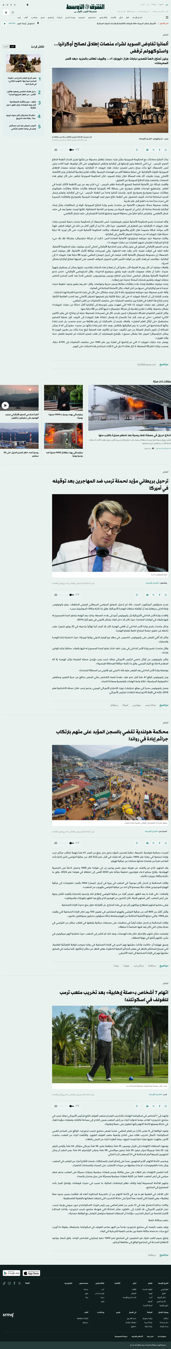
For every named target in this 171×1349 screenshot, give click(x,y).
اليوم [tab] (12, 46)
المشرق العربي (161, 1302)
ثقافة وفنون (103, 18)
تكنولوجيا (82, 18)
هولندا (126, 965)
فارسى (143, 4)
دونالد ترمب (150, 705)
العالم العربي (164, 1290)
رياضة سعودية (147, 1319)
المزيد (19, 18)
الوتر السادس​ (99, 1294)
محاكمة (152, 965)
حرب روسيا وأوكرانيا (147, 364)
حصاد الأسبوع (131, 1319)
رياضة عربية (148, 1323)
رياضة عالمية (148, 1327)
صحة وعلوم (92, 18)
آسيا (150, 1298)
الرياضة (59, 18)
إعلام (102, 1302)
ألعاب (26, 18)
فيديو (42, 18)
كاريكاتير (133, 1294)
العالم (127, 18)
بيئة (87, 1298)
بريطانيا (114, 705)
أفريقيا (150, 1302)
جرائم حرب (138, 965)
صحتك (86, 1290)
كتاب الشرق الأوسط (129, 1298)
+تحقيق (133, 1327)
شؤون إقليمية (164, 1306)
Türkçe (153, 4)
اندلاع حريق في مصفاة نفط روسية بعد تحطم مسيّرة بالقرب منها (130, 23)
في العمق (51, 18)
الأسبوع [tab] (6, 46)
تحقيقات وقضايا (131, 1323)
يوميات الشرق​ (70, 18)
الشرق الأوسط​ (137, 18)
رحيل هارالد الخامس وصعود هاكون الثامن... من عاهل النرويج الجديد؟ (21, 93)
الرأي (121, 18)
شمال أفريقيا (161, 1298)
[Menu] (167, 17)
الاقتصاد (113, 18)
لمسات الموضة (164, 1327)
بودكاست (34, 18)
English (161, 4)
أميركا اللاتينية (147, 1306)
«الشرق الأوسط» (152, 583)
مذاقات (165, 1319)
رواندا (116, 965)
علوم (86, 1294)
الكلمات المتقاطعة (82, 1319)
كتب (102, 1290)
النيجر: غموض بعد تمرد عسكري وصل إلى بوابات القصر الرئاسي (22, 127)
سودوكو (85, 1323)
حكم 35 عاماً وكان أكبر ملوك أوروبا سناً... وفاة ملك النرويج (20, 117)
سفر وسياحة (164, 1323)
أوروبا (150, 1294)
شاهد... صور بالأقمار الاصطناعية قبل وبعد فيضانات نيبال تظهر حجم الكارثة (21, 105)
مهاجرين (137, 705)
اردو (148, 4)
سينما (102, 1298)
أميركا (125, 705)
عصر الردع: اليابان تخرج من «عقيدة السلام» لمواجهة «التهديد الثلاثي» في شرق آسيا (22, 81)
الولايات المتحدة (147, 1290)
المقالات (134, 1290)
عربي (167, 4)
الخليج (164, 1294)
